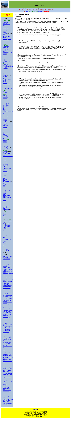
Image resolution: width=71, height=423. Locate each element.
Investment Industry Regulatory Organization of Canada (7, 381)
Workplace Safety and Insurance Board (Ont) (6, 348)
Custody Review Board (6, 291)
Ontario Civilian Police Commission (6, 320)
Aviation (4, 34)
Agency (4, 25)
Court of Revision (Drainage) (7, 290)
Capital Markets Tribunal (7, 264)
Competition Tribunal (6, 367)
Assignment (5, 30)
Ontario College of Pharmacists (6, 322)
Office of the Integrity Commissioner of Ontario (7, 318)
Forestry (4, 107)
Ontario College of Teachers (7, 326)
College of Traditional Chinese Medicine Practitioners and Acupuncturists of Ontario (8, 286)
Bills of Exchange (6, 40)
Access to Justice (5, 23)
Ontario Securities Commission (6, 333)
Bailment (4, 37)
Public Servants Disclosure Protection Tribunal (7, 391)
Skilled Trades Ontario (6, 343)
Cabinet (4, 42)
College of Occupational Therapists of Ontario (7, 276)
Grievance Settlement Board (7, 298)
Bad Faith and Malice (6, 36)
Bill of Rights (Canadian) (7, 39)
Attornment (4, 32)
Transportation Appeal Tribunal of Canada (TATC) (7, 401)
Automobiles (5, 33)
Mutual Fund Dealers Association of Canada (6, 385)
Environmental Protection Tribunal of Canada (7, 371)
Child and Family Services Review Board (7, 266)
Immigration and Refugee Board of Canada (7, 377)
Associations (5, 31)
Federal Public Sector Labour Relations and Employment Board (7, 374)
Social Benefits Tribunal (7, 342)
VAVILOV (4, 241)
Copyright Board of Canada (7, 368)
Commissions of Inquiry (7, 366)
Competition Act (5, 49)
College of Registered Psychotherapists (6, 284)
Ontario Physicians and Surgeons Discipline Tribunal (7, 331)
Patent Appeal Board (6, 387)
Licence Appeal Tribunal (7, 312)
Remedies (4, 203)
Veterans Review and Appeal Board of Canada (7, 404)
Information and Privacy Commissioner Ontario (7, 308)
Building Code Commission (7, 262)
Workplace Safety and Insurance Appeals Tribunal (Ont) (7, 346)
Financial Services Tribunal (7, 295)
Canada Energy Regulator (7, 354)
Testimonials (40, 11)
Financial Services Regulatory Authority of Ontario (7, 294)
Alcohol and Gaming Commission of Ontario (6, 259)
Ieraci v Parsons (18, 18)
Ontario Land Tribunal (6, 329)
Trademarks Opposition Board (8, 399)
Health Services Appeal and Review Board (7, 303)
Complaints (4, 50)
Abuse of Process (5, 22)
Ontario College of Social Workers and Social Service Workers (7, 324)
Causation (4, 43)
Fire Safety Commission (7, 296)
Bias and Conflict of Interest (7, 38)
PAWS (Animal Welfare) (7, 181)
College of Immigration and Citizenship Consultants (7, 365)
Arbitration (4, 29)
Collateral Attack (5, 47)
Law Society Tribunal (6, 311)
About (27, 11)
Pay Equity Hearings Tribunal (7, 336)
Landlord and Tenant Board (7, 310)
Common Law (5, 48)
